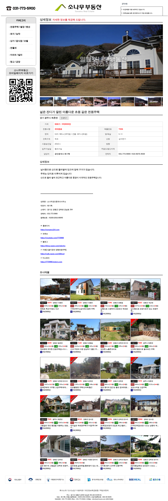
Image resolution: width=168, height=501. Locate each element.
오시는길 (71, 490)
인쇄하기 (64, 118)
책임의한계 (104, 490)
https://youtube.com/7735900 (52, 238)
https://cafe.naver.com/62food (52, 254)
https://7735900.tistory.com (51, 262)
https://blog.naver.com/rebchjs (53, 246)
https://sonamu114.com (50, 230)
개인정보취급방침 (91, 490)
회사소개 (63, 490)
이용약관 (79, 490)
